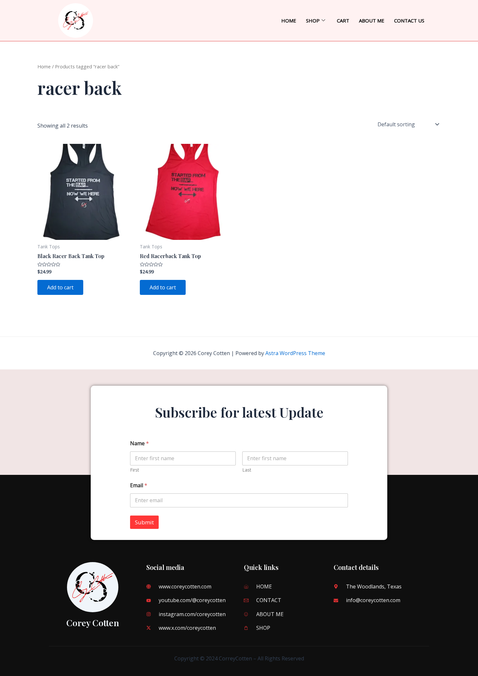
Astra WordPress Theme (295, 353)
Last (246, 470)
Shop (313, 20)
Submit (144, 522)
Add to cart (60, 287)
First (134, 470)
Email (138, 485)
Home (288, 20)
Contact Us (409, 20)
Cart (343, 20)
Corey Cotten (92, 622)
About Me (371, 20)
